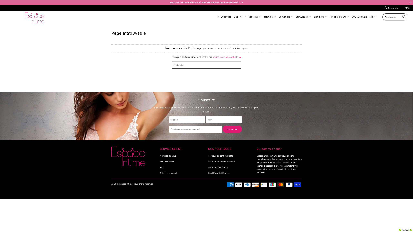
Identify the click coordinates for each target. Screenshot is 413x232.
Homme (268, 16)
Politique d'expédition (218, 167)
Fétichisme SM (338, 16)
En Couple (284, 16)
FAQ (161, 167)
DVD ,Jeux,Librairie (363, 16)
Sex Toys (253, 16)
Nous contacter (167, 161)
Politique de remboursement (221, 161)
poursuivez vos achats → (227, 56)
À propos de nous (168, 156)
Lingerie (238, 16)
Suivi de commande (169, 173)
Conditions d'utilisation (218, 173)
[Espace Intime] (34, 17)
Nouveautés (224, 16)
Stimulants (302, 16)
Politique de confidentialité (220, 156)
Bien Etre (319, 16)
